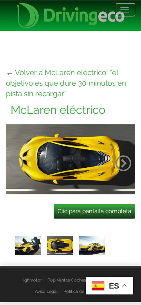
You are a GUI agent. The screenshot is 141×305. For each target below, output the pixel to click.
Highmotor (31, 280)
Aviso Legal (46, 291)
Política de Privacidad (84, 291)
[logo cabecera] (71, 15)
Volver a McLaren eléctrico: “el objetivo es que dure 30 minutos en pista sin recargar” (66, 83)
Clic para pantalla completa (94, 211)
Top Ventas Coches (67, 280)
